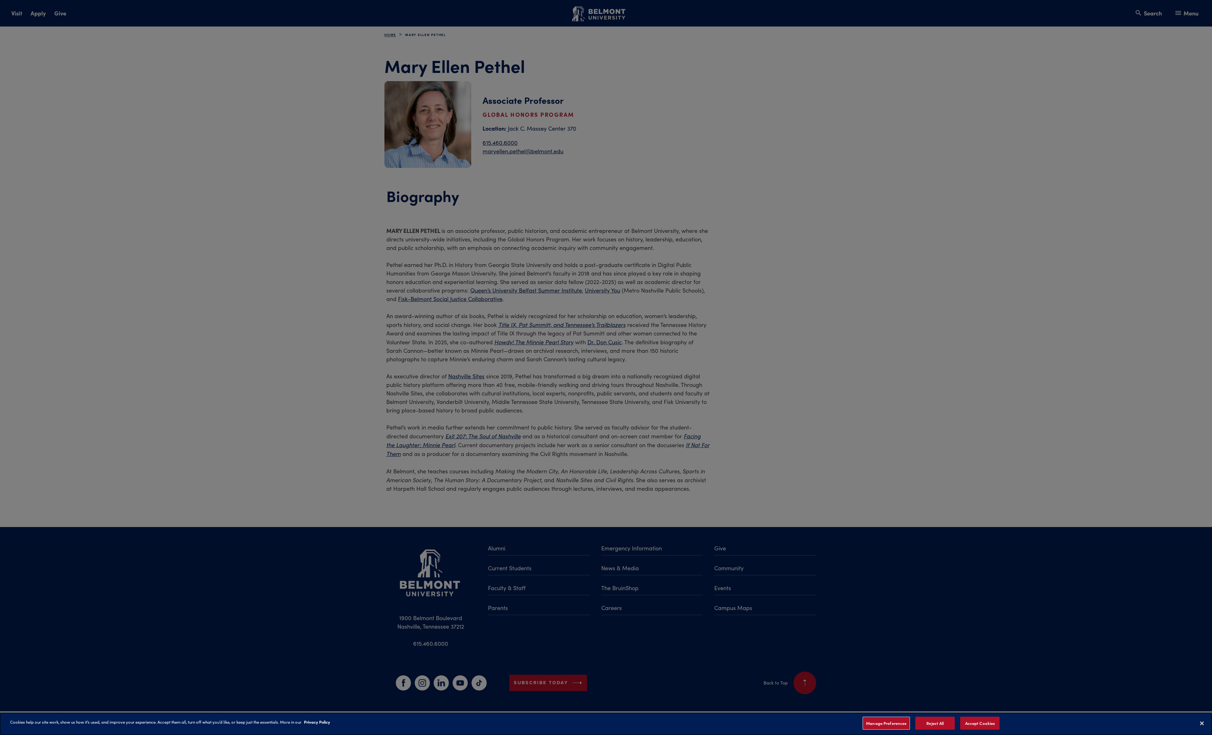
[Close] (1202, 723)
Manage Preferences (886, 723)
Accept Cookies (980, 723)
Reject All (935, 723)
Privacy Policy (317, 722)
